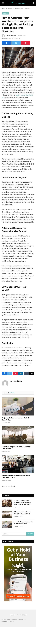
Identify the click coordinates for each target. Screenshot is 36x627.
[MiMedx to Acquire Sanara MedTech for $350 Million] (18, 435)
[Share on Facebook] (6, 43)
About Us (23, 615)
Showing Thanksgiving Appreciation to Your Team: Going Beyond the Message (22, 502)
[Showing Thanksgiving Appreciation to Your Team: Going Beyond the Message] (7, 503)
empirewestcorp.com (8, 621)
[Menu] (3, 3)
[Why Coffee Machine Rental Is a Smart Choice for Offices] (18, 464)
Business (5, 13)
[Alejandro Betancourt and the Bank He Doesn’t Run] (18, 406)
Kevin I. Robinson (11, 35)
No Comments (7, 38)
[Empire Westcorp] (18, 3)
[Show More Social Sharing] (32, 43)
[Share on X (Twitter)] (16, 43)
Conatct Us (14, 615)
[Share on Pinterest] (25, 43)
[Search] (33, 3)
